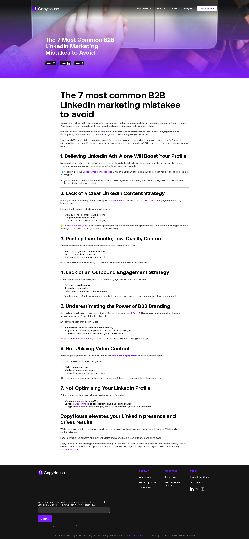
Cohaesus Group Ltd (139, 535)
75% (103, 131)
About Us (160, 8)
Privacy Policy (196, 482)
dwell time (148, 200)
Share (49, 63)
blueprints (118, 200)
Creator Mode (81, 403)
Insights (188, 8)
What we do (145, 477)
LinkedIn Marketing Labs (86, 338)
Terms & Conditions (199, 477)
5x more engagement (125, 355)
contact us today (69, 449)
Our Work (175, 8)
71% (133, 313)
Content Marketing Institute (97, 171)
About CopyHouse (147, 482)
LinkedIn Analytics (77, 225)
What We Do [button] (143, 8)
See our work (171, 477)
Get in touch (207, 8)
